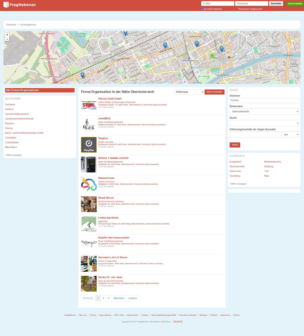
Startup (9, 128)
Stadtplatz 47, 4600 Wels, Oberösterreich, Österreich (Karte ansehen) (128, 204)
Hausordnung (105, 315)
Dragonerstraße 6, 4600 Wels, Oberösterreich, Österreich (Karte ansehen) (130, 264)
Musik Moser (106, 197)
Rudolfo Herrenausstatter (114, 237)
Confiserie (10, 104)
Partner (236, 315)
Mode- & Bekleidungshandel (110, 122)
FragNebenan (70, 315)
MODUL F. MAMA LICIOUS (113, 158)
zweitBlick (104, 118)
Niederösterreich (272, 161)
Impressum (225, 315)
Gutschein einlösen (187, 315)
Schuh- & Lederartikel (107, 261)
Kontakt (213, 315)
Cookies (144, 315)
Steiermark (235, 171)
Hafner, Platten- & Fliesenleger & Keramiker (116, 102)
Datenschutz (132, 315)
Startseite (11, 24)
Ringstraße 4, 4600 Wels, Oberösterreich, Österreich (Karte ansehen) (128, 244)
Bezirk (233, 117)
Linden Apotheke (108, 217)
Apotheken (103, 221)
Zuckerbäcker (12, 142)
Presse (93, 315)
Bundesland (236, 106)
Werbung (203, 315)
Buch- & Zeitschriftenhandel (110, 281)
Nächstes (119, 298)
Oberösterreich (237, 166)
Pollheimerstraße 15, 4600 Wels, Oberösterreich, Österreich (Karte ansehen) (131, 125)
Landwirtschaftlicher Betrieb (19, 118)
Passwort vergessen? (250, 8)
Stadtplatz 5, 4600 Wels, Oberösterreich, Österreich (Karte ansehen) (128, 184)
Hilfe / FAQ (119, 315)
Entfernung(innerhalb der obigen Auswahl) (253, 129)
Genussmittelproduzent (17, 114)
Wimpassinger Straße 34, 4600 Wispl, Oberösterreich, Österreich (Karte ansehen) (133, 224)
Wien (266, 176)
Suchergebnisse (28, 24)
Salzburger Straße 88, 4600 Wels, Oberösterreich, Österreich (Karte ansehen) (132, 144)
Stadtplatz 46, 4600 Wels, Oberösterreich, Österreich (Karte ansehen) (128, 164)
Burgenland (235, 161)
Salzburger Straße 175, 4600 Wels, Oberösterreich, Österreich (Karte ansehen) (132, 105)
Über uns (83, 315)
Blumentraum (106, 178)
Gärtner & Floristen (106, 182)
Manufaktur (11, 147)
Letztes (132, 298)
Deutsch (178, 321)
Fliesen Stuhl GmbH (109, 98)
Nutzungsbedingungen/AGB (164, 315)
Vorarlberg (235, 176)
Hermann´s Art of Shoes (112, 257)
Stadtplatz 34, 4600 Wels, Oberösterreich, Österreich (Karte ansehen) (128, 283)
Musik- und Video (105, 142)
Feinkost (9, 109)
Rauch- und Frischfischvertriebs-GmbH (24, 133)
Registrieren (295, 4)
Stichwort (235, 95)
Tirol (266, 171)
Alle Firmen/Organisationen (22, 90)
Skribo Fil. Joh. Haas (110, 277)
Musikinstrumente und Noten (111, 201)
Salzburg (268, 166)
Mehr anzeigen (14, 155)
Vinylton (103, 138)
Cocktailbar (10, 137)
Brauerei (9, 123)
